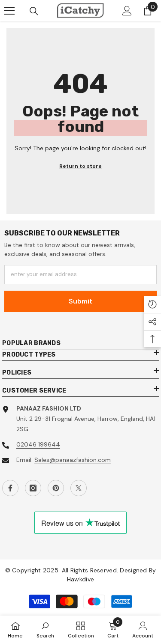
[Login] (127, 10)
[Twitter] (78, 488)
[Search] (34, 11)
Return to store (80, 166)
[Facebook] (10, 488)
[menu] (9, 11)
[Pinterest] (56, 488)
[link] (45, 629)
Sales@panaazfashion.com (72, 460)
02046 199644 (38, 444)
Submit (80, 301)
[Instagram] (33, 488)
